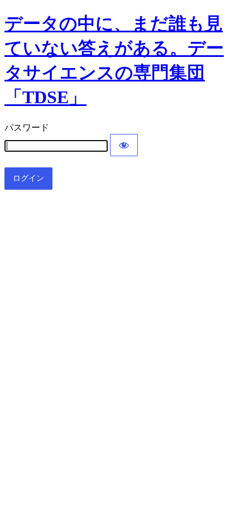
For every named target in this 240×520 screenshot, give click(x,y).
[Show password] (124, 145)
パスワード (26, 127)
